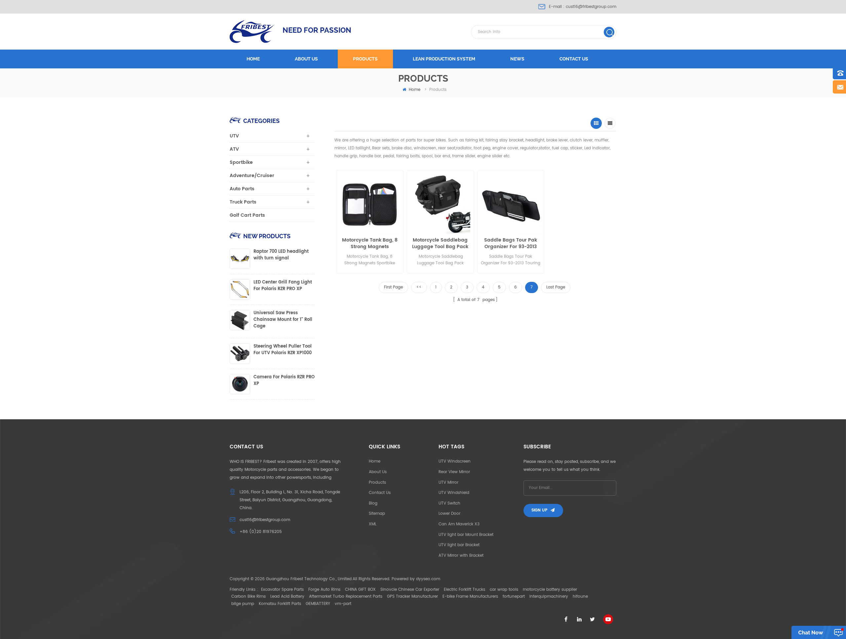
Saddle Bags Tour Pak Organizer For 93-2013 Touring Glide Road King (511, 243)
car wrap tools (504, 589)
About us (306, 58)
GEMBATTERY (318, 604)
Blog (373, 503)
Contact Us (380, 493)
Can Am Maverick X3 (459, 524)
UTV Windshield (454, 493)
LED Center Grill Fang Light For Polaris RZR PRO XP (282, 285)
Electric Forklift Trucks (464, 589)
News (517, 58)
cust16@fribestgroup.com (591, 7)
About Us (378, 472)
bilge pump (242, 604)
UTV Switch (449, 503)
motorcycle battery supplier (550, 589)
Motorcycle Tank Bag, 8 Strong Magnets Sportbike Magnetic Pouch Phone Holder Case (370, 243)
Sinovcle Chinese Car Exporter (409, 589)
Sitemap (377, 513)
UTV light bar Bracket (459, 545)
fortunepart (514, 596)
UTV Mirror (448, 482)
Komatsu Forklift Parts (280, 604)
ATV (234, 149)
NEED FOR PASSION (317, 30)
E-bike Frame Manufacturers (470, 596)
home (414, 90)
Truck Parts (243, 202)
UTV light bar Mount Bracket (466, 535)
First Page (393, 287)
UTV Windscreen (455, 461)
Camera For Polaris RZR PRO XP (284, 380)
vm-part (343, 604)
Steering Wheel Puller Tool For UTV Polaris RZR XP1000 (282, 350)
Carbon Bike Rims (248, 596)
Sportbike (241, 162)
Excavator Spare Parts (282, 589)
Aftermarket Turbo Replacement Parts (345, 596)
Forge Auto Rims (324, 589)
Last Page (555, 287)
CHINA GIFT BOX (360, 589)
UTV (234, 136)
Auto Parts (242, 189)
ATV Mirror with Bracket (461, 555)
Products (365, 58)
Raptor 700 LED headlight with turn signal (281, 255)
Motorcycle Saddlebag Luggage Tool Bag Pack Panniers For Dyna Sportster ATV (440, 243)
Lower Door (449, 513)
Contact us (573, 58)
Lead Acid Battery (287, 596)
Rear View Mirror (454, 472)
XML (372, 524)
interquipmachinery (548, 596)
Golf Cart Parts (247, 215)
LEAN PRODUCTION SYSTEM (444, 58)
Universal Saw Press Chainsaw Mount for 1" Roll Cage (282, 320)
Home (253, 58)
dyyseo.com (428, 579)
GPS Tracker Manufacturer (412, 596)
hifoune (580, 596)
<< (419, 287)
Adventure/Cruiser (252, 175)
